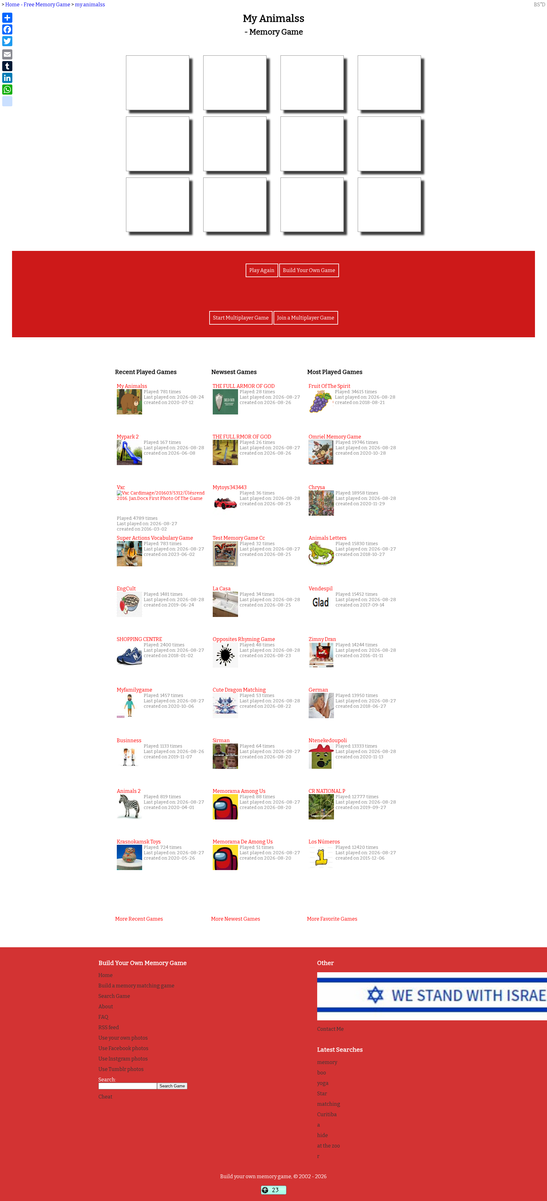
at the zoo (328, 1146)
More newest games (235, 919)
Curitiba (327, 1114)
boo (321, 1073)
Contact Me (330, 1029)
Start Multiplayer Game (241, 318)
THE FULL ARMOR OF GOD (244, 386)
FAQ (103, 1017)
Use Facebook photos (123, 1048)
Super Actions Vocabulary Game (155, 538)
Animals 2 (129, 791)
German (318, 690)
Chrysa (317, 487)
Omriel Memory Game (335, 437)
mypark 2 (128, 437)
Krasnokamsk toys (139, 842)
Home (105, 975)
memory (327, 1062)
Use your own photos (123, 1038)
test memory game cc (239, 538)
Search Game (114, 996)
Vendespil (321, 589)
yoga (323, 1083)
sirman (221, 740)
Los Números (324, 842)
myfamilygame (134, 690)
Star (322, 1094)
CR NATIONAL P (327, 791)
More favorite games (332, 919)
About (105, 1007)
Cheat (105, 1097)
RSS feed (108, 1027)
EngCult (126, 589)
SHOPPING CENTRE (139, 639)
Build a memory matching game (136, 986)
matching (328, 1104)
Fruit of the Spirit (329, 386)
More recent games (139, 919)
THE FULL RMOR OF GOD (242, 437)
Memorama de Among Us (243, 842)
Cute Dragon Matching (239, 690)
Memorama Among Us (239, 791)
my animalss (90, 5)
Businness (129, 740)
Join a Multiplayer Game (305, 318)
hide (322, 1135)
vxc (121, 487)
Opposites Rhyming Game (244, 639)
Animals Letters (328, 538)
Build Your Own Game (309, 270)
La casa (222, 589)
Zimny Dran (322, 639)
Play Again (261, 270)
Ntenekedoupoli (328, 740)
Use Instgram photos (123, 1059)
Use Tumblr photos (121, 1069)
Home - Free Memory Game (37, 5)
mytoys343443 (230, 487)
